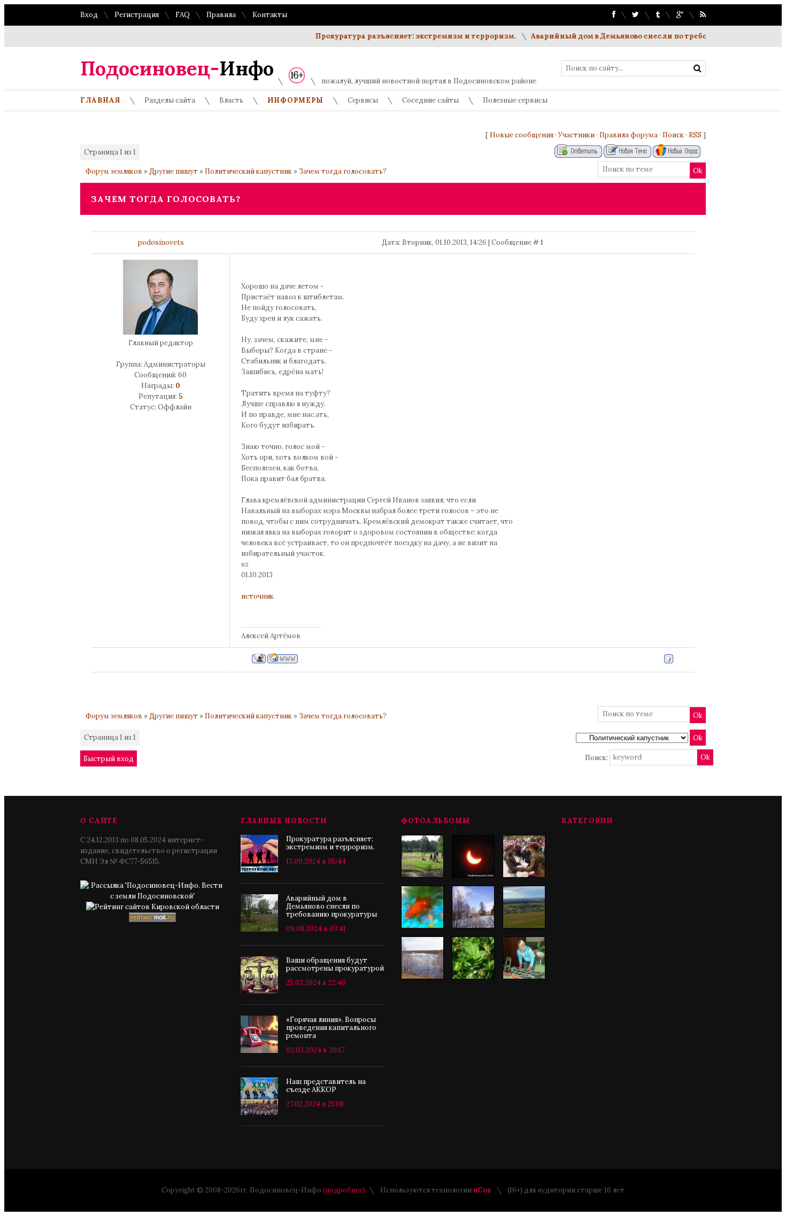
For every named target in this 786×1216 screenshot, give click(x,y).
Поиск (673, 135)
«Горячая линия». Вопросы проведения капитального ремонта (331, 1028)
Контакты (269, 14)
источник (257, 596)
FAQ (182, 14)
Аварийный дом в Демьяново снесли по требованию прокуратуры (642, 36)
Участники (576, 135)
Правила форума (628, 135)
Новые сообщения (521, 135)
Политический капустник (248, 171)
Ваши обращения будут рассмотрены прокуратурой (335, 964)
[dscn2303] (422, 856)
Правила (221, 14)
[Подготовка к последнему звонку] (524, 957)
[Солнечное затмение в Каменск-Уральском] (473, 856)
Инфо (177, 68)
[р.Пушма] (422, 957)
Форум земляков (114, 171)
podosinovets (161, 242)
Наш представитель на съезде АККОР (326, 1086)
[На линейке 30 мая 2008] (524, 856)
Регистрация (136, 14)
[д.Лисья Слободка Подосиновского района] (524, 907)
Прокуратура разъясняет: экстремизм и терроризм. (400, 36)
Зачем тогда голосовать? (343, 171)
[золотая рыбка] (422, 907)
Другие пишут (173, 171)
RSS (695, 135)
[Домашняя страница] (282, 658)
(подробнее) (344, 1190)
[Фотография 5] (473, 957)
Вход (89, 14)
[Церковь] (473, 907)
